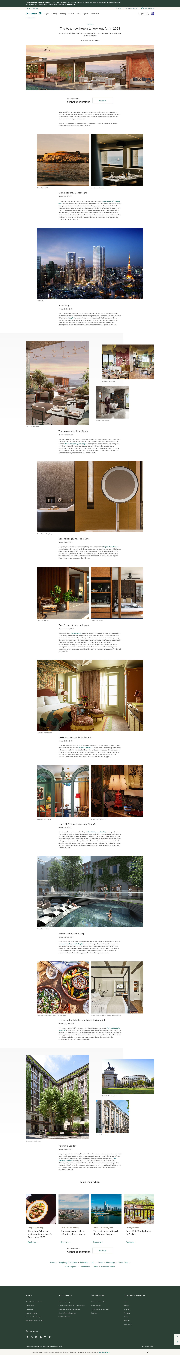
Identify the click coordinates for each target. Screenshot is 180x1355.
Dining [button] (78, 14)
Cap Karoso (75, 633)
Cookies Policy (103, 1352)
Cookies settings (63, 1316)
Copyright (29, 1346)
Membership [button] (95, 14)
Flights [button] (47, 14)
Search (120, 8)
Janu (69, 318)
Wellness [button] (71, 14)
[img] (153, 2)
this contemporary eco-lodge (75, 444)
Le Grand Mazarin (84, 748)
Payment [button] (85, 14)
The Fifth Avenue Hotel (96, 832)
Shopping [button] (63, 14)
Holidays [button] (54, 14)
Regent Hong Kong (110, 547)
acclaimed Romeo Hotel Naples (72, 944)
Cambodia (149, 1346)
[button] (147, 1352)
